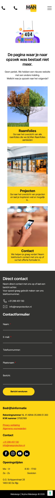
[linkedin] (27, 453)
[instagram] (13, 453)
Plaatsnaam (8, 362)
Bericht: (6, 375)
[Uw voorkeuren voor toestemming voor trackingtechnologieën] (50, 493)
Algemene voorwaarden (14, 428)
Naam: (6, 324)
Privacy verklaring (11, 425)
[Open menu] (49, 8)
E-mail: (6, 337)
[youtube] (20, 453)
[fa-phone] (3, 9)
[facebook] (6, 453)
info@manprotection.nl (20, 306)
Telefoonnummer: (11, 349)
